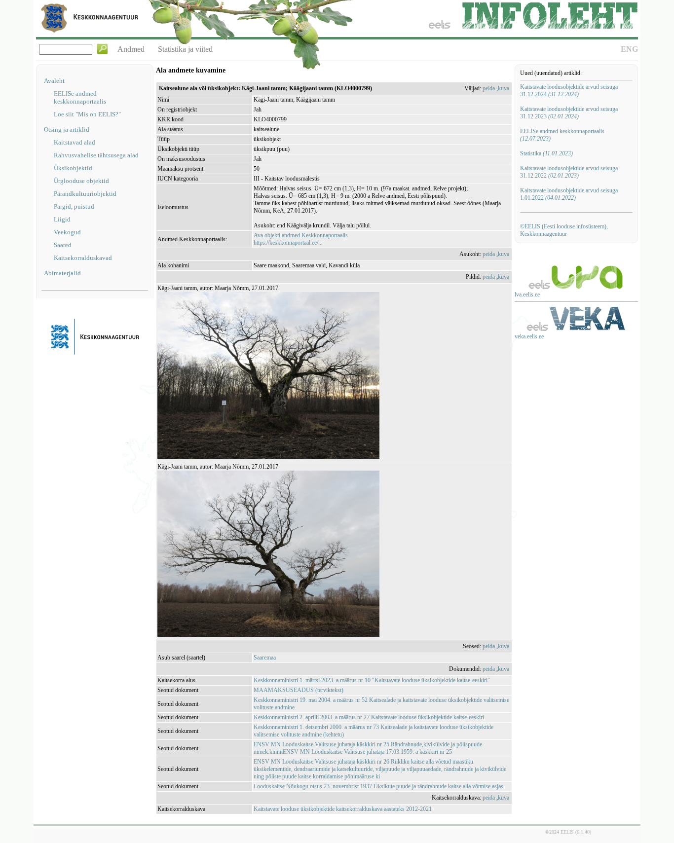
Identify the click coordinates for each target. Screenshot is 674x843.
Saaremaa (265, 657)
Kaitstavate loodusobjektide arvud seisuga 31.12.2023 (569, 113)
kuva (503, 88)
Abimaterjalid (62, 273)
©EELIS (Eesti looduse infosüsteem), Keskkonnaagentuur (564, 230)
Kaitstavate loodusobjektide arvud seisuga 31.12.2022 (569, 172)
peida (489, 88)
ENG (629, 49)
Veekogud (67, 232)
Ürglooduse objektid (81, 180)
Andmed (131, 49)
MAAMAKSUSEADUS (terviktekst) (298, 690)
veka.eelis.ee (529, 336)
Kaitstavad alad (74, 142)
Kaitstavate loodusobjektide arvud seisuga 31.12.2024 (569, 90)
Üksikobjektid (73, 168)
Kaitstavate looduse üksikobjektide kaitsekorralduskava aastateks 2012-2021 (343, 809)
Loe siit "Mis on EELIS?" (87, 114)
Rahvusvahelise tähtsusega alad (96, 155)
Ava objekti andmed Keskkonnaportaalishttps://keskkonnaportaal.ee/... (301, 239)
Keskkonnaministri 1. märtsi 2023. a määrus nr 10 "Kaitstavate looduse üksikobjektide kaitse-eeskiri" (372, 680)
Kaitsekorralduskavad (83, 257)
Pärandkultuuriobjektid (85, 193)
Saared (63, 245)
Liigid (62, 219)
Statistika (546, 153)
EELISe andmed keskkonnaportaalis (80, 97)
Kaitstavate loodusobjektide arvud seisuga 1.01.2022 (569, 194)
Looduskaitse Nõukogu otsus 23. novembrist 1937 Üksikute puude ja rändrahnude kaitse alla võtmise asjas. (379, 786)
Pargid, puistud (74, 206)
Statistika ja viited (185, 49)
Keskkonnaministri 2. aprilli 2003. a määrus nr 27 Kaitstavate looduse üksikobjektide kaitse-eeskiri (369, 717)
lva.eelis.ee (527, 294)
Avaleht (54, 80)
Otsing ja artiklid (66, 129)
